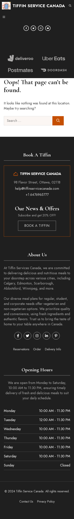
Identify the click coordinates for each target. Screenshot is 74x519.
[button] (70, 5)
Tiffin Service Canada (39, 6)
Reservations (21, 349)
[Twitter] (33, 28)
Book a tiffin (37, 225)
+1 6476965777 (37, 194)
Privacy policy (46, 501)
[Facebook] (26, 28)
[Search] (58, 120)
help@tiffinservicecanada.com (37, 188)
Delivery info (53, 349)
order (37, 349)
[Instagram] (40, 28)
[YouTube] (47, 28)
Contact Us (26, 501)
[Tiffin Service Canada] (6, 5)
